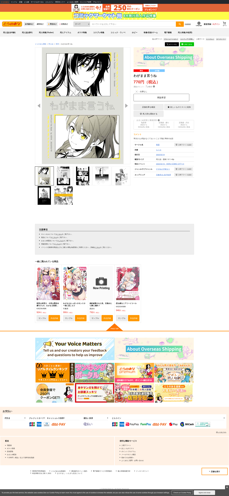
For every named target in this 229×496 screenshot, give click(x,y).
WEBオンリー (60, 2)
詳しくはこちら (221, 432)
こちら (59, 234)
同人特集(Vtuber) (46, 32)
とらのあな (5, 2)
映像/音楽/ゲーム (151, 32)
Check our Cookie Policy (182, 492)
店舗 (20, 2)
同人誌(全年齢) (9, 32)
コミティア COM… (187, 39)
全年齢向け (29, 24)
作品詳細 (54, 318)
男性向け (53, 24)
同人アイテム (65, 32)
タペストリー (221, 39)
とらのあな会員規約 (58, 471)
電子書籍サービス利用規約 (102, 471)
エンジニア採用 (85, 2)
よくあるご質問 (72, 2)
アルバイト (97, 2)
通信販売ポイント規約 (79, 471)
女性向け (64, 24)
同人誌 (51, 44)
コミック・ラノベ (118, 32)
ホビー (134, 32)
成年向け (40, 24)
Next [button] (126, 106)
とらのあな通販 (40, 44)
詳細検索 (188, 24)
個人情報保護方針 (124, 471)
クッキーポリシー (142, 471)
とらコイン (49, 2)
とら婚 (26, 2)
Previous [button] (38, 106)
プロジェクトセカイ (171, 39)
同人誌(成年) (27, 32)
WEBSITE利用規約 (39, 471)
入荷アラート (184, 145)
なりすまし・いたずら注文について (69, 473)
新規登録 (207, 24)
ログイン (216, 24)
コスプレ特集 (98, 32)
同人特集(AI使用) (185, 32)
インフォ (14, 2)
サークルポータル (37, 2)
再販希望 (161, 97)
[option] (82, 105)
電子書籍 (168, 32)
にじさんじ (210, 39)
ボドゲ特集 (82, 32)
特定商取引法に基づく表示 (41, 473)
